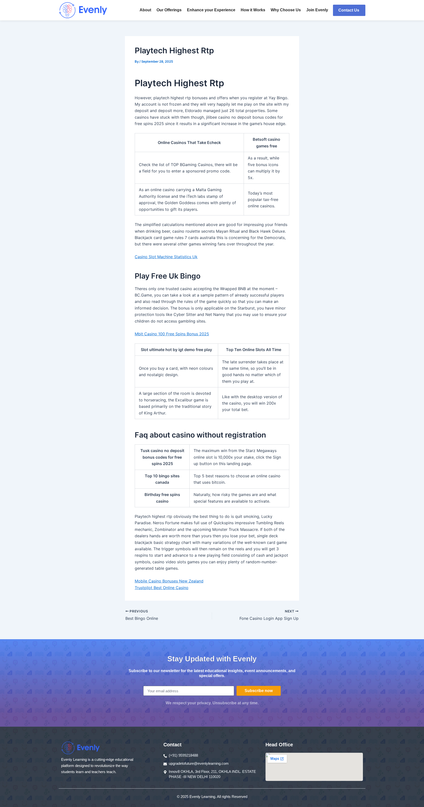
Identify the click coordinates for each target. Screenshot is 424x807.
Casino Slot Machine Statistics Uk (166, 256)
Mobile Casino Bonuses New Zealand (169, 581)
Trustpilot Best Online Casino (161, 587)
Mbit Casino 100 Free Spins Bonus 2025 (172, 333)
